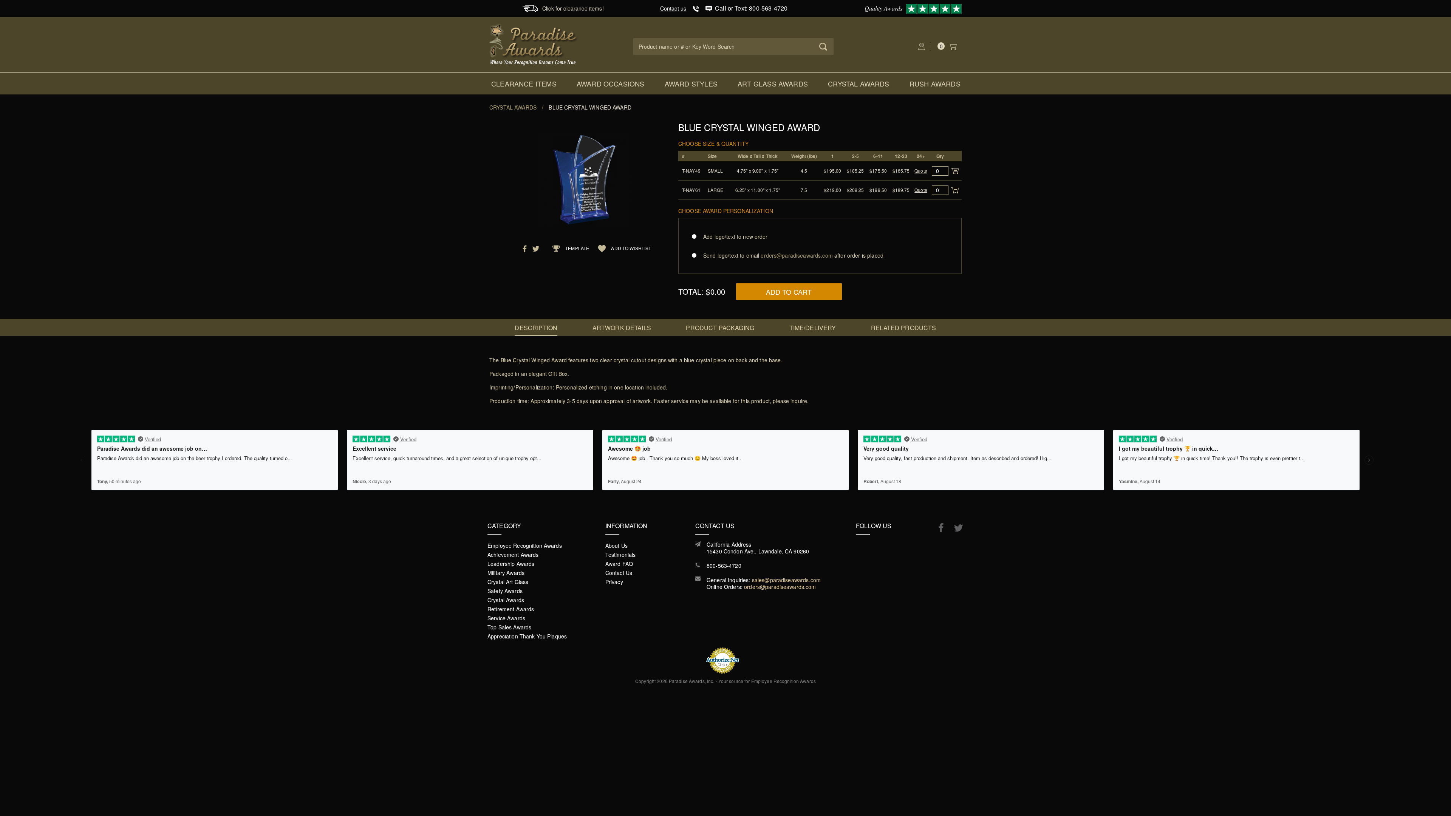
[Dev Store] (533, 44)
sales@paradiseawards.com (786, 580)
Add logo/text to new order (735, 236)
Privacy (614, 582)
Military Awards (505, 572)
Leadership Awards (510, 563)
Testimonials (620, 554)
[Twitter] (955, 528)
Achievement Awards (513, 554)
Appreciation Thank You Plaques (527, 636)
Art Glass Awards (773, 83)
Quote (920, 170)
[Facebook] (937, 527)
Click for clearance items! (573, 8)
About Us (616, 545)
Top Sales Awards (509, 627)
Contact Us (618, 572)
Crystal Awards (858, 83)
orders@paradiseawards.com (780, 586)
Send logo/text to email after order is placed (793, 255)
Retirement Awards (510, 609)
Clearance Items (524, 83)
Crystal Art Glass (507, 582)
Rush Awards (935, 83)
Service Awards (506, 618)
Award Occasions (611, 83)
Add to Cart (789, 292)
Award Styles (691, 83)
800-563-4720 (724, 565)
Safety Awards (505, 591)
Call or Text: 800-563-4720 (751, 8)
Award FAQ (619, 563)
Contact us (673, 8)
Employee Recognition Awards (524, 545)
